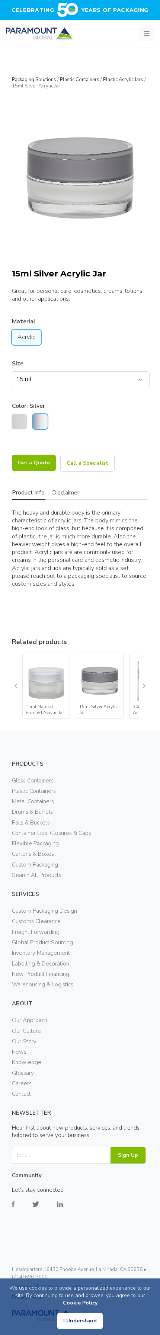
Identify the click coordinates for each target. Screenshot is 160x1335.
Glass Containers (33, 780)
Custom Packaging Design (44, 911)
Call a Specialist (87, 463)
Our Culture (26, 1031)
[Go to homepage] (39, 33)
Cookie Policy (80, 1302)
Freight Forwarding (36, 932)
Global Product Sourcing (42, 942)
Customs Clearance (36, 921)
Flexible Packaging (35, 843)
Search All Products (36, 875)
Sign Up (128, 1155)
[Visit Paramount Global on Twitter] (44, 1209)
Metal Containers (33, 801)
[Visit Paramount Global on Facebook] (22, 1209)
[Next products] (143, 686)
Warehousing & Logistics (42, 984)
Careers (22, 1083)
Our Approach (29, 1020)
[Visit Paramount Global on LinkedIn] (69, 1209)
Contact (21, 1094)
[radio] (19, 421)
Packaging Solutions (34, 79)
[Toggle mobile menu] (146, 33)
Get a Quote (34, 462)
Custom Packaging (35, 864)
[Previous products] (16, 686)
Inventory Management (41, 953)
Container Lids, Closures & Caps (51, 833)
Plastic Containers (79, 79)
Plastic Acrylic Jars (123, 79)
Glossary (23, 1073)
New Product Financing (40, 974)
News (19, 1052)
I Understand (80, 1320)
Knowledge (26, 1062)
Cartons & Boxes (33, 854)
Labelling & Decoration (40, 963)
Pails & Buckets (31, 822)
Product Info (28, 493)
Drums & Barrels (32, 812)
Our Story (24, 1041)
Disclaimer (65, 493)
